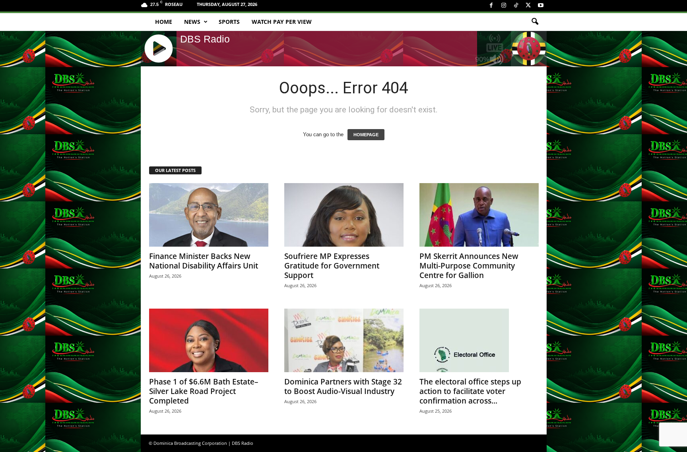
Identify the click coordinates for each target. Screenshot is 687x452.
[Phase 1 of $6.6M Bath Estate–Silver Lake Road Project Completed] (208, 340)
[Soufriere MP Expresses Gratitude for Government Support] (344, 215)
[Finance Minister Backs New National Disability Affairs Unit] (208, 215)
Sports (229, 21)
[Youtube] (540, 6)
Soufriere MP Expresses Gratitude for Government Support (331, 265)
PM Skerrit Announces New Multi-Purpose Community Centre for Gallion (468, 265)
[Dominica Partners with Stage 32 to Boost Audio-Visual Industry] (344, 340)
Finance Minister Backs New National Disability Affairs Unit (203, 261)
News (192, 21)
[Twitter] (528, 6)
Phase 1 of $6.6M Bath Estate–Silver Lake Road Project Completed (203, 391)
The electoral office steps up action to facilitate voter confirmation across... (470, 391)
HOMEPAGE (365, 134)
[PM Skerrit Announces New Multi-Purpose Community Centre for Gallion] (479, 215)
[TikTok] (516, 6)
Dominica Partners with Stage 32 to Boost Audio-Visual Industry (343, 386)
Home (163, 21)
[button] (534, 22)
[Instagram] (503, 6)
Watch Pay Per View (282, 21)
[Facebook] (491, 6)
